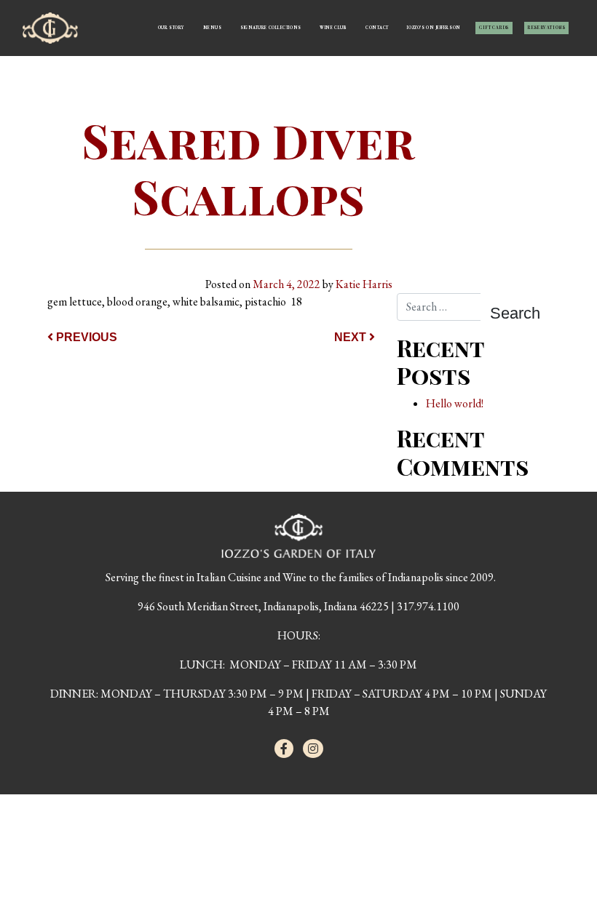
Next (351, 337)
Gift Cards (494, 27)
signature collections (270, 28)
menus (212, 28)
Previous (85, 337)
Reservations (546, 27)
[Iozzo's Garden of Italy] (50, 21)
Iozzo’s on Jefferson (433, 28)
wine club (333, 28)
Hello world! (454, 403)
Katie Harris (364, 284)
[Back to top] (556, 861)
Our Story (171, 28)
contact (377, 28)
